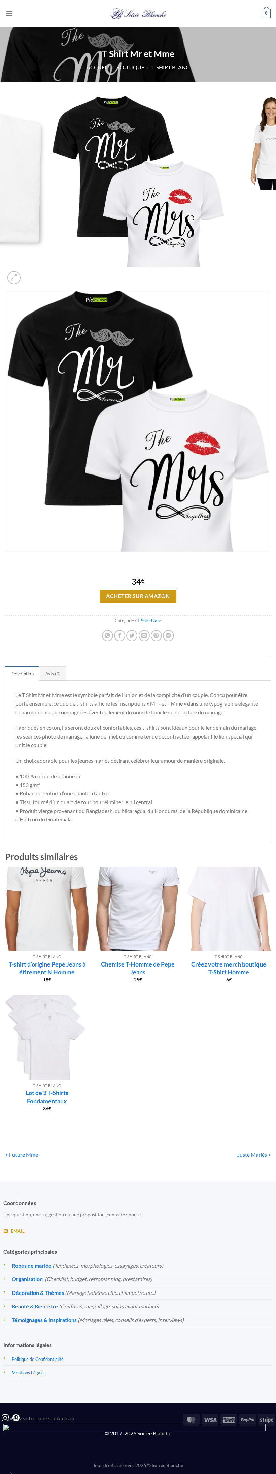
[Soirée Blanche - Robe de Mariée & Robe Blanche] (138, 13)
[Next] (30, 274)
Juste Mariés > (254, 1154)
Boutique (130, 67)
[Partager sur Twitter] (131, 635)
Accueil (98, 67)
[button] (9, 13)
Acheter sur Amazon (138, 596)
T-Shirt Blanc (170, 67)
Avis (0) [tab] (53, 673)
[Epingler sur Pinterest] (156, 635)
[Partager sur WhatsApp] (107, 635)
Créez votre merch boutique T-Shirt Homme (228, 968)
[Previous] (8, 558)
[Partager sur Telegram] (168, 635)
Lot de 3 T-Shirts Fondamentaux (47, 1096)
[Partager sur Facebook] (119, 635)
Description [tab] (22, 673)
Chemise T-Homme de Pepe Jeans (138, 968)
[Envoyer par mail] (144, 635)
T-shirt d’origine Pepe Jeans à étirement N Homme (47, 968)
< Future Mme (21, 1154)
